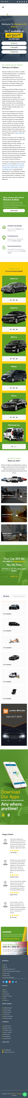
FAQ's (4, 998)
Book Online (14, 210)
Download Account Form (10, 938)
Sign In (5, 965)
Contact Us (6, 1000)
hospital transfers (14, 165)
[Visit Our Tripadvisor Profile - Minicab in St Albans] (24, 1)
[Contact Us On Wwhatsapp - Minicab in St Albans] (3, 982)
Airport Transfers (7, 996)
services (9, 163)
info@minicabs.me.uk (9, 1052)
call (21, 107)
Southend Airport (7, 1018)
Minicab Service (7, 1026)
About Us (5, 992)
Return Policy (6, 975)
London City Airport (8, 1016)
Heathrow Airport (7, 1008)
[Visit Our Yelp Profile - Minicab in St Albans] (26, 1)
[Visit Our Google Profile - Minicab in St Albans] (9, 982)
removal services (6, 167)
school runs (21, 165)
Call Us (14, 43)
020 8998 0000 (7, 1050)
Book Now (15, 52)
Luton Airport (6, 1014)
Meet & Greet (6, 1034)
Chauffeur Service (7, 1030)
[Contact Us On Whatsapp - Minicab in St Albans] (17, 1)
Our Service (6, 994)
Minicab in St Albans (17, 1093)
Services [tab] (6, 596)
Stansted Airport (7, 1012)
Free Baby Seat (7, 1036)
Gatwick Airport (7, 1010)
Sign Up (5, 967)
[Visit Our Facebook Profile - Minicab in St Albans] (19, 1)
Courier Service (7, 1038)
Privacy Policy (6, 973)
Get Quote (15, 47)
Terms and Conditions (8, 977)
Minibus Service (7, 1028)
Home (4, 989)
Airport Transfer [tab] (19, 596)
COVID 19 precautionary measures (11, 971)
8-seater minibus (18, 133)
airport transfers (14, 167)
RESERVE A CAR (14, 576)
